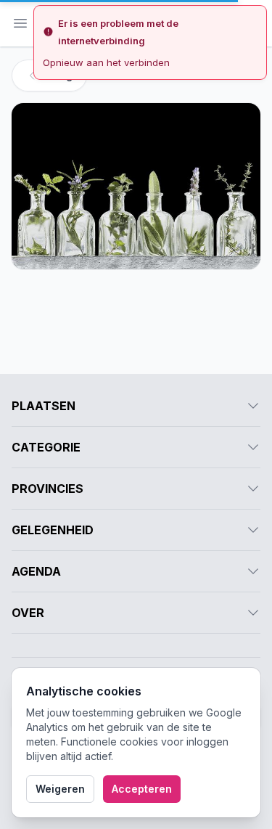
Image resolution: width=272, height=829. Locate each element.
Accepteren (142, 789)
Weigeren (60, 789)
